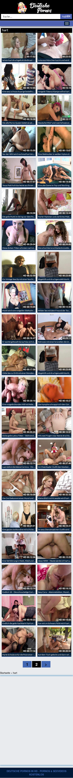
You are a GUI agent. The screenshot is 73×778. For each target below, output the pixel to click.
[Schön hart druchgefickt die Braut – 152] (19, 45)
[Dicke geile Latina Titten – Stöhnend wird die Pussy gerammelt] (19, 421)
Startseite (5, 672)
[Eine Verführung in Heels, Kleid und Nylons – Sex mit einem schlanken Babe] (19, 546)
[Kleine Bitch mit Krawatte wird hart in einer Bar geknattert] (54, 483)
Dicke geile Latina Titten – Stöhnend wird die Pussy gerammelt (29, 435)
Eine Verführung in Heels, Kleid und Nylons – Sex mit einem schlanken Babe (35, 561)
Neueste (45, 29)
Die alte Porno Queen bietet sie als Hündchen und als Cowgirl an (30, 123)
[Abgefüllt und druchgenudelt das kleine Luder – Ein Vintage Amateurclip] (54, 264)
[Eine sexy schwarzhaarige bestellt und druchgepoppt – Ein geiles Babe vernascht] (19, 77)
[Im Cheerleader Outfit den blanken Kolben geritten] (54, 452)
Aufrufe (54, 29)
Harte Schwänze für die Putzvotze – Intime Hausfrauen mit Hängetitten (33, 654)
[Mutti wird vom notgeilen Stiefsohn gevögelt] (19, 296)
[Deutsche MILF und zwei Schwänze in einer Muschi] (54, 108)
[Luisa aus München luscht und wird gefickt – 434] (54, 45)
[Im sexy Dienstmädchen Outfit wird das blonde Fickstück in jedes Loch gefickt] (54, 515)
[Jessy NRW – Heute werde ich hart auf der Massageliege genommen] (54, 546)
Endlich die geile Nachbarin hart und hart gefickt (23, 623)
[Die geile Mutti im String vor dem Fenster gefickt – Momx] (19, 202)
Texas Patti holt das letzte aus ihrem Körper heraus (24, 185)
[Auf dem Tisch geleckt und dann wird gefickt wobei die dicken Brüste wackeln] (54, 640)
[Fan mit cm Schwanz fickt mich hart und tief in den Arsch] (54, 608)
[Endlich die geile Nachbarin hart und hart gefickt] (19, 608)
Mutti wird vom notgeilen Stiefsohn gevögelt (21, 310)
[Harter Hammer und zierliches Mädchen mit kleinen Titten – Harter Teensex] (54, 202)
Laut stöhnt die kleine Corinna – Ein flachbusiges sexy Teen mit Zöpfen (33, 467)
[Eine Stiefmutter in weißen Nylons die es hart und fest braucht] (54, 139)
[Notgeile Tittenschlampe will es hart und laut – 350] (54, 77)
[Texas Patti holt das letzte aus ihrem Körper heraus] (19, 170)
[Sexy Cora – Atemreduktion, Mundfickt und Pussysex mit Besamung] (54, 577)
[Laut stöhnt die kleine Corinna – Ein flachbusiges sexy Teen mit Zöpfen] (19, 452)
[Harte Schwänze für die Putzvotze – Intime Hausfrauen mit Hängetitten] (19, 640)
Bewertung (66, 29)
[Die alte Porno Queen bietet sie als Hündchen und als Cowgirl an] (19, 108)
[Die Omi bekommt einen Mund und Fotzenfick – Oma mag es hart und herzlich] (19, 483)
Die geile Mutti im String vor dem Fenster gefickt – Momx (27, 216)
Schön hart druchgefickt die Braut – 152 (20, 60)
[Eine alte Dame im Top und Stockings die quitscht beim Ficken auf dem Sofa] (54, 170)
